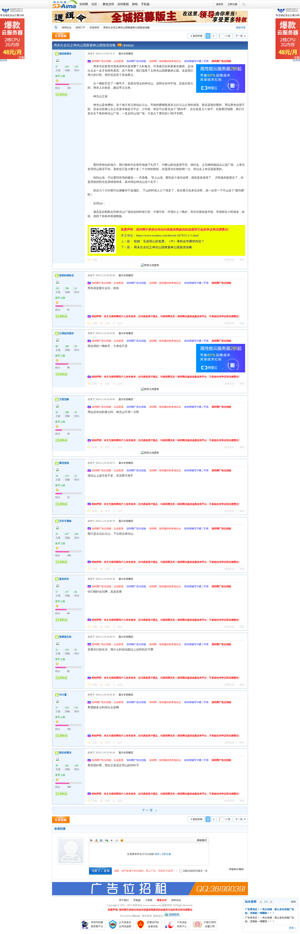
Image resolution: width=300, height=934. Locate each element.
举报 (241, 259)
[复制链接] (128, 45)
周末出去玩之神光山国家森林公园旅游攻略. (163, 247)
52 (75, 476)
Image (101, 840)
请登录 (219, 4)
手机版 (145, 4)
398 (67, 288)
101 (76, 707)
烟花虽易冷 (65, 53)
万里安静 (64, 399)
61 (75, 288)
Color (96, 840)
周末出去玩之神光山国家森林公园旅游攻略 (126, 27)
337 (67, 592)
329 (67, 649)
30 (57, 476)
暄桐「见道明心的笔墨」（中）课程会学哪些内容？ (169, 241)
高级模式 (202, 840)
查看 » (292, 927)
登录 (157, 854)
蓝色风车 (64, 578)
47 (57, 66)
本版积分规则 (236, 869)
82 (75, 649)
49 (57, 765)
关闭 (293, 901)
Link (106, 840)
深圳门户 (80, 27)
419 (67, 707)
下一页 (239, 35)
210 (67, 476)
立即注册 (232, 4)
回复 (94, 259)
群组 (135, 4)
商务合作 (162, 900)
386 (67, 346)
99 (75, 346)
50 (57, 412)
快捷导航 (244, 4)
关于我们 (124, 900)
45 (57, 534)
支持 (107, 323)
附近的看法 (65, 752)
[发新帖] (61, 36)
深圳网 (83, 4)
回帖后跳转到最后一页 (195, 870)
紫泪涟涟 (64, 462)
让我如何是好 (66, 333)
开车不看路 (65, 521)
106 (76, 534)
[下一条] (271, 901)
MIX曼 (63, 694)
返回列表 (197, 35)
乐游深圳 (94, 27)
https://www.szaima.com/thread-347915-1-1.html (167, 235)
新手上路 (60, 76)
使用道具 (229, 259)
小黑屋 (148, 900)
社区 (94, 4)
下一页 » (150, 810)
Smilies (122, 840)
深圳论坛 (56, 28)
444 (67, 66)
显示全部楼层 (126, 53)
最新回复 (241, 27)
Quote (112, 840)
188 (67, 412)
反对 (120, 323)
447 (67, 534)
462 (67, 765)
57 (57, 592)
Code (117, 840)
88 (57, 346)
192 (57, 288)
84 (75, 592)
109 (76, 765)
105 (76, 66)
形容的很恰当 (66, 275)
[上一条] (261, 901)
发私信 (63, 94)
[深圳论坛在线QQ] (171, 915)
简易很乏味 (65, 636)
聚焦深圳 (108, 4)
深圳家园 (123, 4)
